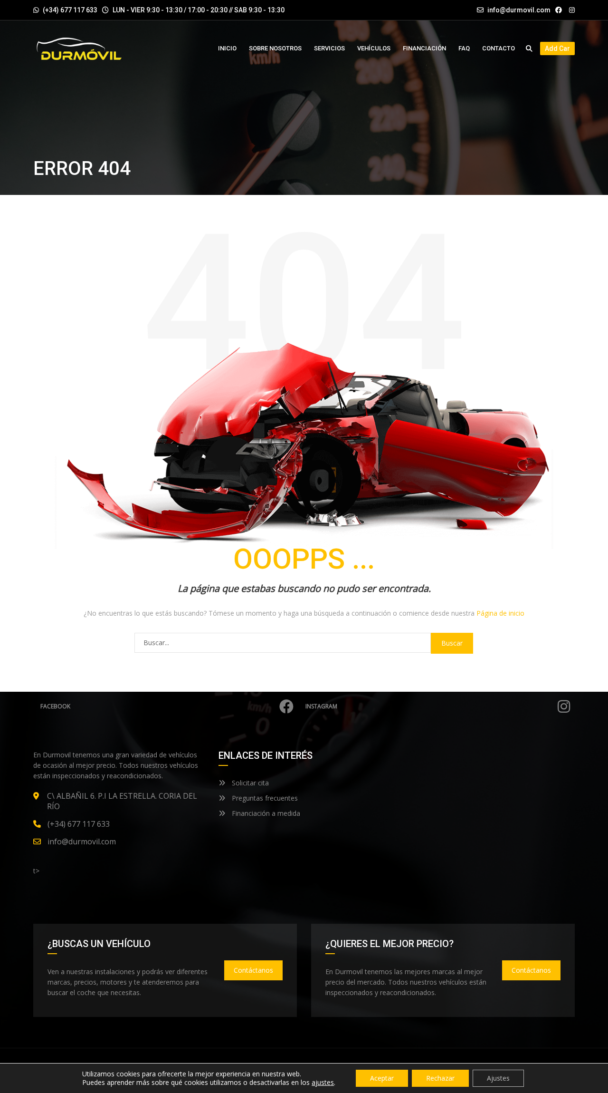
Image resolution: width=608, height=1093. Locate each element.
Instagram (321, 706)
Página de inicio (500, 613)
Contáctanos (253, 970)
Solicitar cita (249, 782)
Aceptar (382, 1078)
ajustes (323, 1082)
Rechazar (440, 1078)
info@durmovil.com (519, 10)
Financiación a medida (265, 813)
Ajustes (498, 1078)
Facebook (55, 706)
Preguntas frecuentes (264, 798)
